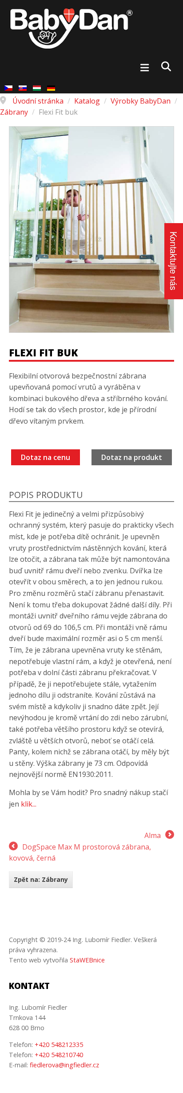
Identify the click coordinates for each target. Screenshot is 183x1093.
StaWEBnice (87, 960)
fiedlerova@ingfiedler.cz (64, 1065)
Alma (152, 835)
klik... (28, 804)
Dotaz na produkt (131, 457)
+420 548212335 (59, 1044)
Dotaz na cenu (45, 457)
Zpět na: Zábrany (41, 879)
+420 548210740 (59, 1055)
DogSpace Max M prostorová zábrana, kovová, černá (80, 852)
